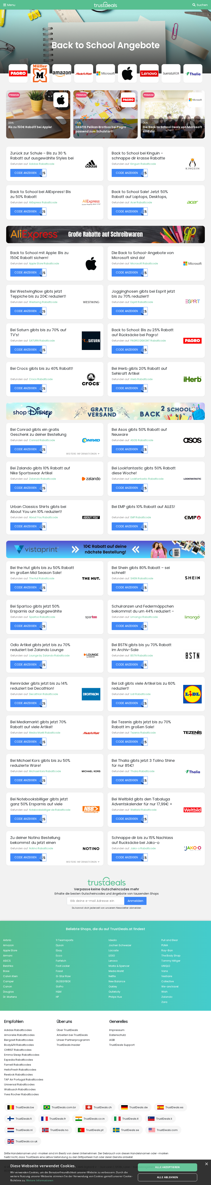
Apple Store (10, 950)
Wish (164, 991)
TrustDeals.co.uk (27, 1141)
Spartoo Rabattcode (42, 617)
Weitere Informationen (39, 1180)
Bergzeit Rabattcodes (18, 1040)
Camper (8, 981)
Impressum (116, 1030)
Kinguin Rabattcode (143, 164)
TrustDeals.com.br (64, 1107)
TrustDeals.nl (24, 1130)
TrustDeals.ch (103, 1107)
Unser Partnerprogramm (73, 1040)
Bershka (8, 966)
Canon (7, 986)
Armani (7, 955)
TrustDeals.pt (94, 1130)
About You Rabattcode (43, 517)
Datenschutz (117, 1035)
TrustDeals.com (167, 1130)
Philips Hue (115, 997)
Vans (164, 971)
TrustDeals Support (122, 1045)
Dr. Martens (10, 997)
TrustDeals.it (130, 1119)
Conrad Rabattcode (42, 440)
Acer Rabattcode (141, 202)
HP (57, 997)
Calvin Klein (10, 976)
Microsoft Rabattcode (144, 263)
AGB (112, 1040)
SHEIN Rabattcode (141, 578)
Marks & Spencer (119, 966)
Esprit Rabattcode (141, 302)
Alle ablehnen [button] (167, 1177)
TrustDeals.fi (24, 1119)
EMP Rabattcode (140, 517)
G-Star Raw (63, 976)
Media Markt (116, 971)
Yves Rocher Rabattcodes (21, 1094)
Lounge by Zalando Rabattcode (49, 655)
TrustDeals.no (59, 1130)
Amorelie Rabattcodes (19, 1035)
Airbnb (7, 940)
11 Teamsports (64, 940)
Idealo (113, 940)
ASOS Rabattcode (141, 440)
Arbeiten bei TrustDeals (72, 1035)
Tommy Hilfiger (170, 960)
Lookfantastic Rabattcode (146, 479)
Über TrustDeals (67, 1030)
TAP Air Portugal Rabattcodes (23, 1079)
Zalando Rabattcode (42, 479)
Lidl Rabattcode (140, 694)
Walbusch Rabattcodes (20, 1089)
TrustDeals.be (25, 1107)
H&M (58, 991)
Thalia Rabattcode (142, 771)
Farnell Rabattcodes (17, 1065)
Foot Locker (63, 966)
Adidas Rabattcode (41, 164)
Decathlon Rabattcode (43, 694)
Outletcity (114, 991)
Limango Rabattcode (144, 617)
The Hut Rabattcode (41, 578)
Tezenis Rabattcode (143, 732)
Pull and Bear (169, 940)
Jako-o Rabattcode (143, 848)
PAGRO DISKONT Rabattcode (148, 340)
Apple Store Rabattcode (44, 263)
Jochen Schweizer (120, 945)
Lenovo (113, 960)
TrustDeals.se (130, 1130)
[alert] (105, 1172)
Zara (164, 1002)
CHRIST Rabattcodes (18, 1050)
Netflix (112, 976)
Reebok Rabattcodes (18, 1075)
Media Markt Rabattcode (44, 732)
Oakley (113, 986)
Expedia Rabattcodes (18, 1060)
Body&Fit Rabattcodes (19, 1045)
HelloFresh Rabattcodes (20, 1070)
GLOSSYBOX (63, 981)
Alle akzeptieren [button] (167, 1167)
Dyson (60, 945)
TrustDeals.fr (57, 1119)
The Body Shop (170, 955)
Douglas (8, 991)
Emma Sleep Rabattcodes (21, 1055)
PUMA (164, 945)
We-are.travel (169, 986)
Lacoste (113, 950)
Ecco (59, 955)
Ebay (59, 950)
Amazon (8, 945)
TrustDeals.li (164, 1119)
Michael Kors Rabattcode (45, 771)
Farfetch (61, 960)
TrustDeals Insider (68, 1045)
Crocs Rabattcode (41, 379)
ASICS (7, 960)
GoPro (59, 986)
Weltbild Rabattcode (143, 810)
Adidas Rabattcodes (18, 1030)
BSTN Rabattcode (141, 655)
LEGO (112, 955)
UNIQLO (165, 966)
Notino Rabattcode (41, 848)
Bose (6, 971)
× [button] (206, 1164)
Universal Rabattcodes (19, 1084)
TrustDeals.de (138, 1107)
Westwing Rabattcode (43, 302)
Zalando (166, 997)
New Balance (117, 981)
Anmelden (135, 901)
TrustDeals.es (174, 1107)
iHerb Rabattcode (141, 379)
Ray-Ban (167, 950)
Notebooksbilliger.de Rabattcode (49, 810)
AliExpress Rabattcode (43, 202)
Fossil (59, 971)
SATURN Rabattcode (42, 340)
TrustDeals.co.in (94, 1119)
